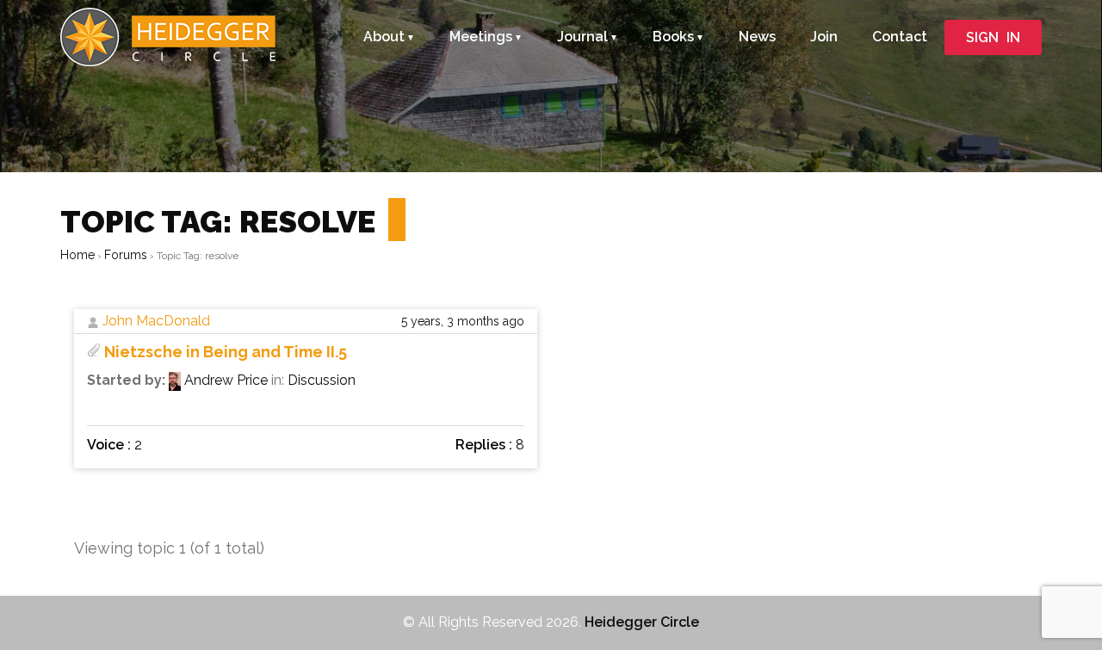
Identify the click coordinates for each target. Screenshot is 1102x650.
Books (673, 36)
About (384, 36)
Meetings (480, 36)
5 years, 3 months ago (462, 321)
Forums (125, 255)
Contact (899, 36)
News (757, 36)
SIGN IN (993, 37)
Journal (582, 36)
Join (824, 36)
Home (77, 255)
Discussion (322, 380)
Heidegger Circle (642, 622)
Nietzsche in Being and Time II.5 (225, 352)
